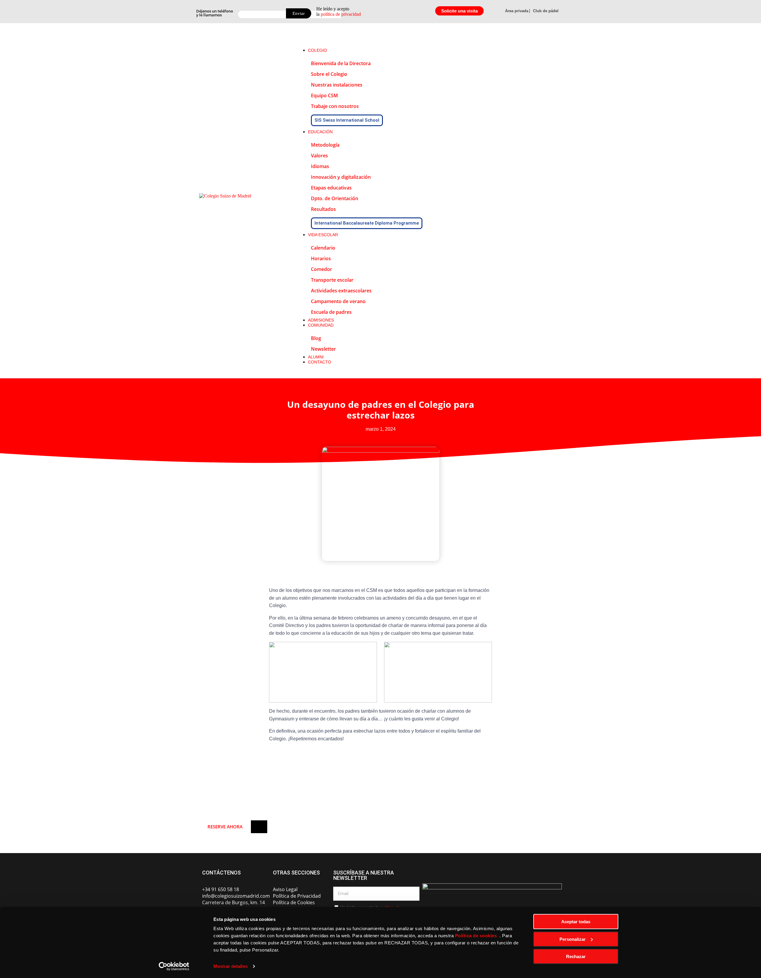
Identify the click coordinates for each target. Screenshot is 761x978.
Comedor (321, 269)
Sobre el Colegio (329, 74)
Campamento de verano (338, 301)
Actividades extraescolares (341, 290)
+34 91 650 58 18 (220, 889)
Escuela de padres (331, 312)
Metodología (325, 145)
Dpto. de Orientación (334, 198)
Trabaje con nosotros (335, 106)
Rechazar (576, 956)
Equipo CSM (324, 95)
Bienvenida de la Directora (341, 63)
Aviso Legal (285, 889)
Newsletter (323, 349)
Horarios (321, 258)
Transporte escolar (332, 280)
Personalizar (572, 938)
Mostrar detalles (230, 966)
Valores (319, 155)
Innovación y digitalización (341, 177)
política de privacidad (341, 14)
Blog (316, 338)
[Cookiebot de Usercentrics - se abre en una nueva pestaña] (174, 966)
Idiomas (320, 166)
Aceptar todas (575, 921)
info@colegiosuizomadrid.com (236, 896)
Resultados (323, 209)
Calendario (323, 247)
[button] (429, 37)
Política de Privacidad (297, 896)
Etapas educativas (331, 187)
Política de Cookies (294, 902)
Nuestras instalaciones (336, 85)
